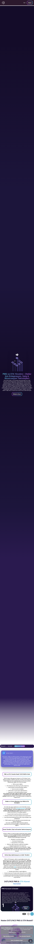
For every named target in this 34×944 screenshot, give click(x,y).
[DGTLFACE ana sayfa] (3, 2)
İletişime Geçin (17, 394)
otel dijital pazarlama (20, 808)
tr (24, 3)
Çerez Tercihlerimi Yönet (17, 940)
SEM (15, 867)
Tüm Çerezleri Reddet (8, 936)
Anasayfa (3, 746)
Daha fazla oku (12, 932)
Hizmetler (10, 746)
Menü (29, 3)
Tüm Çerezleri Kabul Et (24, 936)
